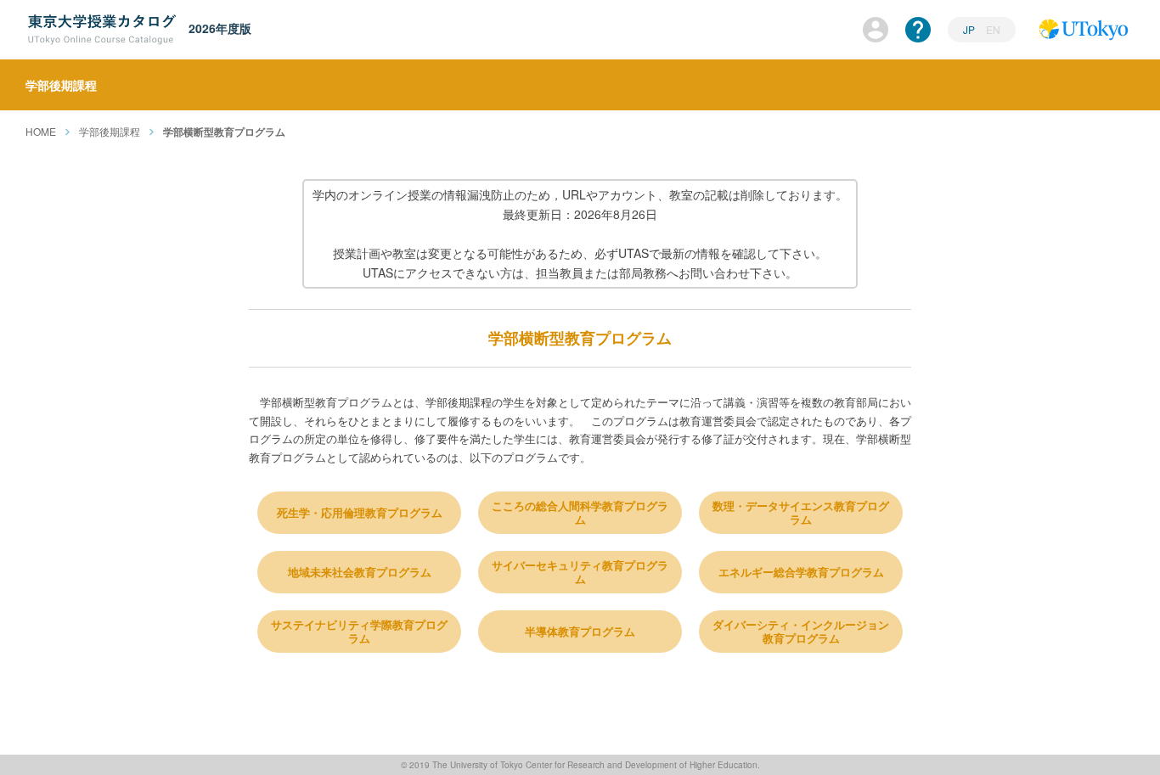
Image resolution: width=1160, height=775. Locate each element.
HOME (40, 131)
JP (970, 29)
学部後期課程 (109, 131)
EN (993, 29)
